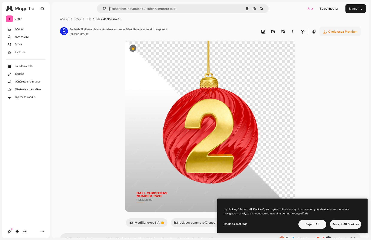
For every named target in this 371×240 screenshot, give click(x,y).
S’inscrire (355, 9)
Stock (77, 19)
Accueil (64, 19)
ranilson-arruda (79, 34)
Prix (310, 9)
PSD (88, 19)
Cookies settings (235, 224)
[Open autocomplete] (103, 8)
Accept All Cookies (345, 224)
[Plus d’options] (292, 31)
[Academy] (17, 231)
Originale (153, 49)
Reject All (312, 224)
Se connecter (329, 9)
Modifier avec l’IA (144, 224)
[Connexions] (9, 231)
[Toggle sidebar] (42, 8)
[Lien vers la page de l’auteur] (64, 31)
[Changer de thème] (24, 231)
